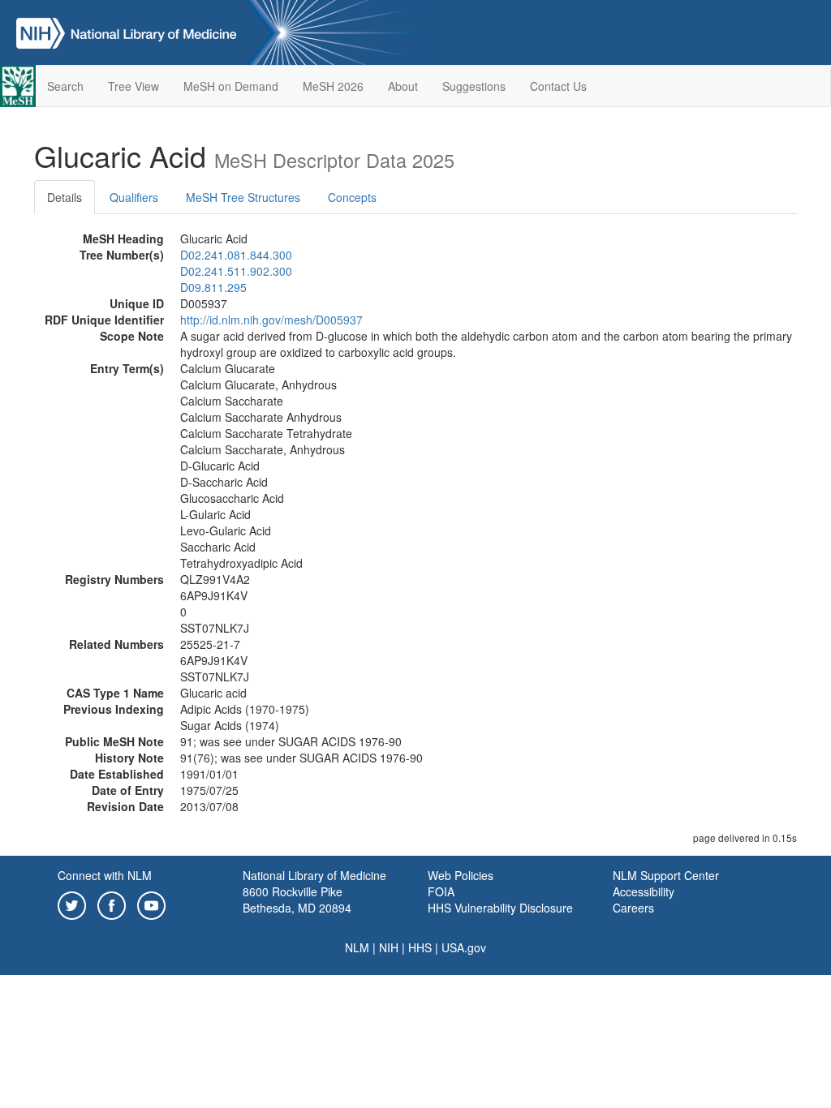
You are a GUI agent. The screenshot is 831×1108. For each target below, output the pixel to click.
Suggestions (474, 86)
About (403, 86)
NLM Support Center (666, 875)
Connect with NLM (105, 875)
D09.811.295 (213, 287)
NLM (357, 947)
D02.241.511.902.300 (236, 271)
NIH (388, 947)
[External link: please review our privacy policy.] (72, 903)
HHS (420, 947)
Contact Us (558, 86)
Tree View (133, 86)
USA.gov (463, 947)
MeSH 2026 (333, 86)
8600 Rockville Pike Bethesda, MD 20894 (297, 899)
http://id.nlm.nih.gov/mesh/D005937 (271, 319)
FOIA (441, 891)
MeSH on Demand (230, 86)
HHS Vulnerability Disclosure (500, 908)
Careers (633, 908)
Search (65, 86)
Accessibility (643, 891)
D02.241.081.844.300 (236, 255)
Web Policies (460, 875)
